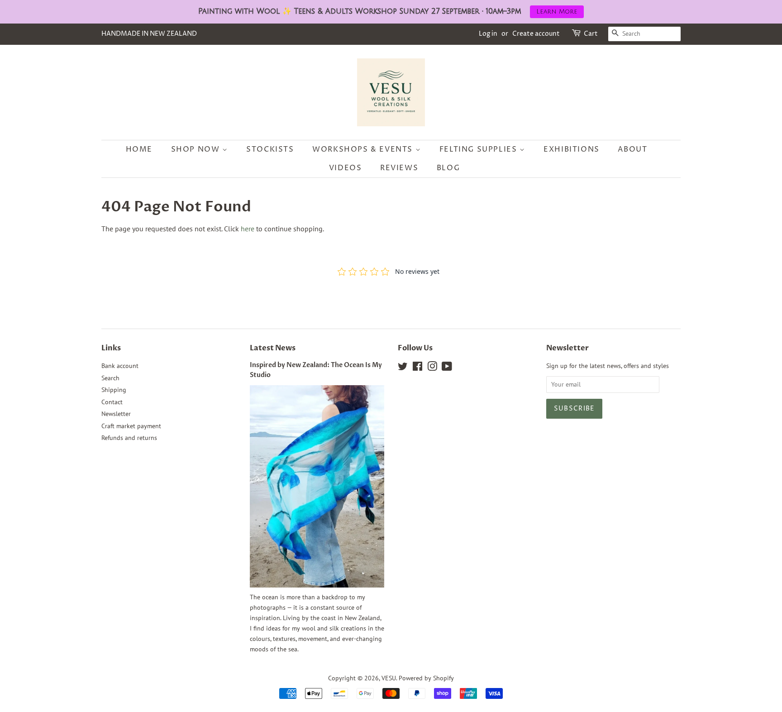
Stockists (270, 149)
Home (139, 149)
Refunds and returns (129, 438)
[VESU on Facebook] (417, 368)
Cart (591, 33)
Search (110, 378)
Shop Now (196, 149)
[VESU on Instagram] (432, 368)
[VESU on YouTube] (447, 368)
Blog (448, 168)
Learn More (556, 11)
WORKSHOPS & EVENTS (363, 149)
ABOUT (632, 149)
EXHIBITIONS (572, 149)
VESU (388, 678)
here (247, 228)
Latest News (273, 348)
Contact (112, 402)
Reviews (399, 168)
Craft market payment (131, 426)
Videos (345, 168)
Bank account (119, 366)
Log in (488, 33)
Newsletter (116, 414)
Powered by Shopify (426, 678)
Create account (536, 33)
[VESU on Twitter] (403, 368)
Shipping (113, 390)
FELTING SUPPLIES (479, 149)
